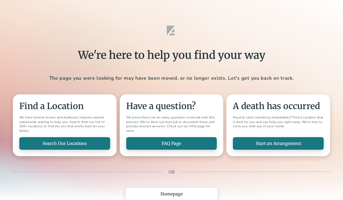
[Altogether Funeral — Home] (171, 30)
